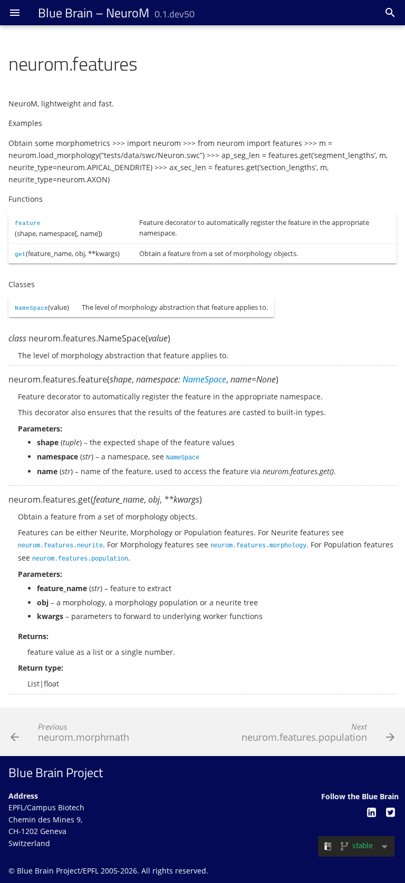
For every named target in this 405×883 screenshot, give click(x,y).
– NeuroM (116, 12)
